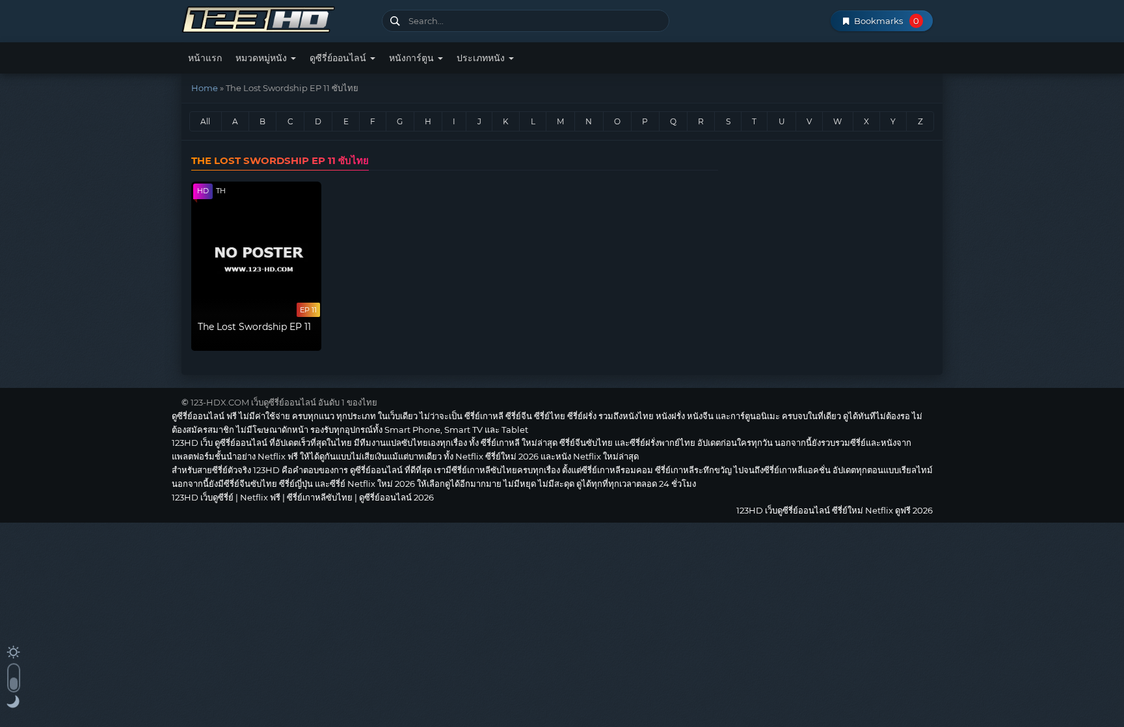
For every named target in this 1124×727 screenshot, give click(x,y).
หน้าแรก (205, 58)
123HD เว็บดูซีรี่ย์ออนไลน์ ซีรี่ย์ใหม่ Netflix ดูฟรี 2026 (276, 18)
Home (204, 88)
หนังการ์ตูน (412, 58)
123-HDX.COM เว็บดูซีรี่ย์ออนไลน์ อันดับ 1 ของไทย (284, 402)
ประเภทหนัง (482, 58)
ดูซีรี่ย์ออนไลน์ (339, 58)
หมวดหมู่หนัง (262, 58)
